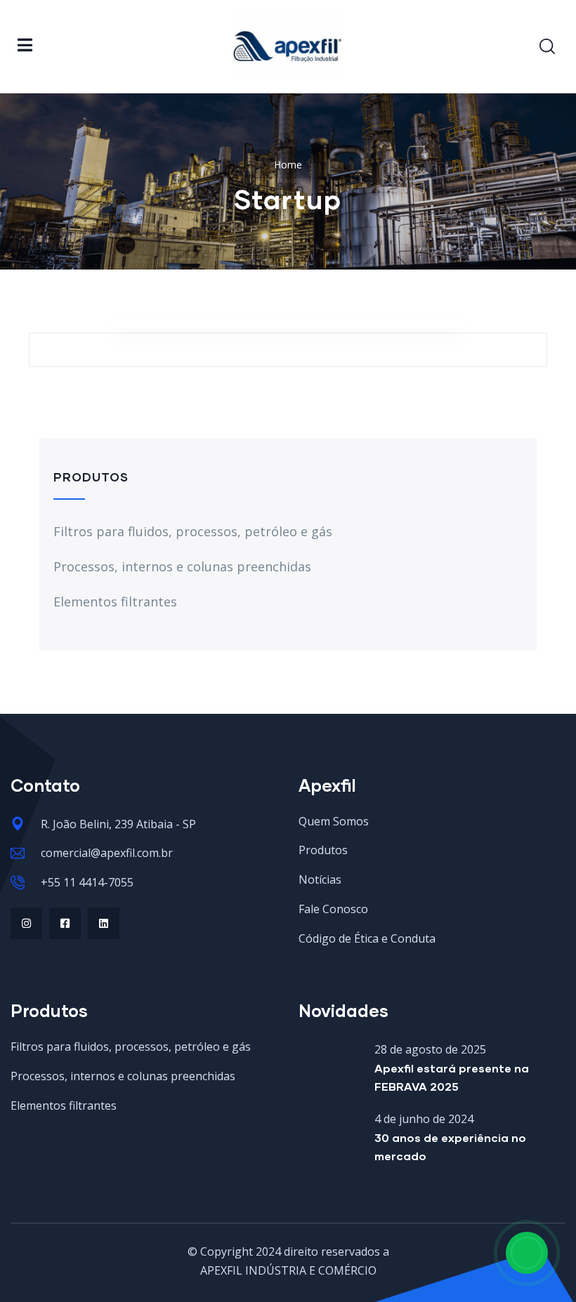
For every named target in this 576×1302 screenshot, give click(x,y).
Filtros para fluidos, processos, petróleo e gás (192, 531)
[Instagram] (26, 923)
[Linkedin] (103, 923)
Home (288, 164)
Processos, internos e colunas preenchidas (182, 566)
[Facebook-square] (65, 923)
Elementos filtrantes (115, 601)
